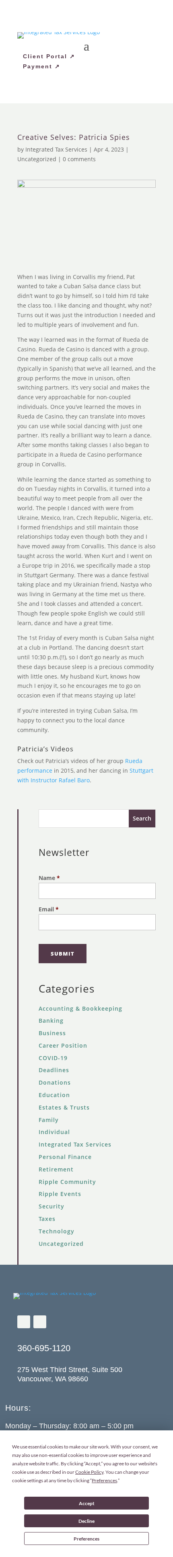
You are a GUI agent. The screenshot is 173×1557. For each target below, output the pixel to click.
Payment (37, 66)
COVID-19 (53, 1058)
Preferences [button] (104, 1480)
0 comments (79, 159)
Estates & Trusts (64, 1107)
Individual (54, 1132)
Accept (87, 1503)
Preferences (86, 1539)
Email (49, 909)
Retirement (56, 1169)
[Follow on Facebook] (23, 1321)
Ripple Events (60, 1194)
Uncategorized (36, 159)
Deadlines (54, 1070)
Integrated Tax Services (56, 149)
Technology (56, 1231)
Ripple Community (67, 1182)
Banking (51, 1020)
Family (49, 1120)
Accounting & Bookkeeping (80, 1008)
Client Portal (45, 56)
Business (52, 1033)
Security (51, 1206)
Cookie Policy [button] (89, 1472)
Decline (86, 1521)
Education (54, 1095)
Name (49, 878)
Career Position (63, 1045)
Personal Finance (65, 1157)
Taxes (47, 1219)
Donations (55, 1082)
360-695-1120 (43, 1348)
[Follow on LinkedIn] (39, 1321)
